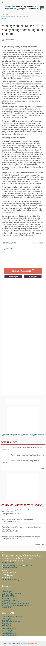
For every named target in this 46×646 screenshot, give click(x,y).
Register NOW (10, 9)
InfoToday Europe (7, 625)
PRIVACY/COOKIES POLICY (9, 580)
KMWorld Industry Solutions (10, 598)
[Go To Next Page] (42, 25)
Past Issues (32, 277)
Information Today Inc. (9, 562)
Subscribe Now (21, 270)
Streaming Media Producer (10, 635)
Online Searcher (6, 627)
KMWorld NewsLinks (8, 595)
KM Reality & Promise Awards (10, 602)
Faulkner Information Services (11, 622)
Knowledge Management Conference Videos (15, 603)
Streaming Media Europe (9, 633)
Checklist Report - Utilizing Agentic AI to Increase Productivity (22, 448)
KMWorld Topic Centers (9, 597)
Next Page (37, 243)
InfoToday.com (6, 623)
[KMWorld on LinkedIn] (12, 566)
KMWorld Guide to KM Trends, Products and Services (17, 605)
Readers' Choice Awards (9, 600)
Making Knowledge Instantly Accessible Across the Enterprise (21, 537)
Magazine (7, 592)
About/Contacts (6, 607)
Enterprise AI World (7, 620)
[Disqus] (23, 311)
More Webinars (39, 544)
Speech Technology (8, 630)
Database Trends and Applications (12, 616)
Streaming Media (7, 632)
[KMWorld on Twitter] (28, 566)
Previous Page (10, 243)
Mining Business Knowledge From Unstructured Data (27, 455)
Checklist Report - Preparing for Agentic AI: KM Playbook (21, 462)
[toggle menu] (42, 8)
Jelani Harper (6, 16)
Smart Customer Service (9, 628)
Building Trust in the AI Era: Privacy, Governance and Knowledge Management (21, 528)
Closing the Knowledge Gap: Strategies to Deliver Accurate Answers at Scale (20, 511)
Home (3, 590)
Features (3, 18)
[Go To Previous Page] (38, 25)
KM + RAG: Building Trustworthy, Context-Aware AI (17, 519)
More (42, 468)
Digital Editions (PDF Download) (11, 593)
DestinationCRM (6, 618)
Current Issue (13, 277)
